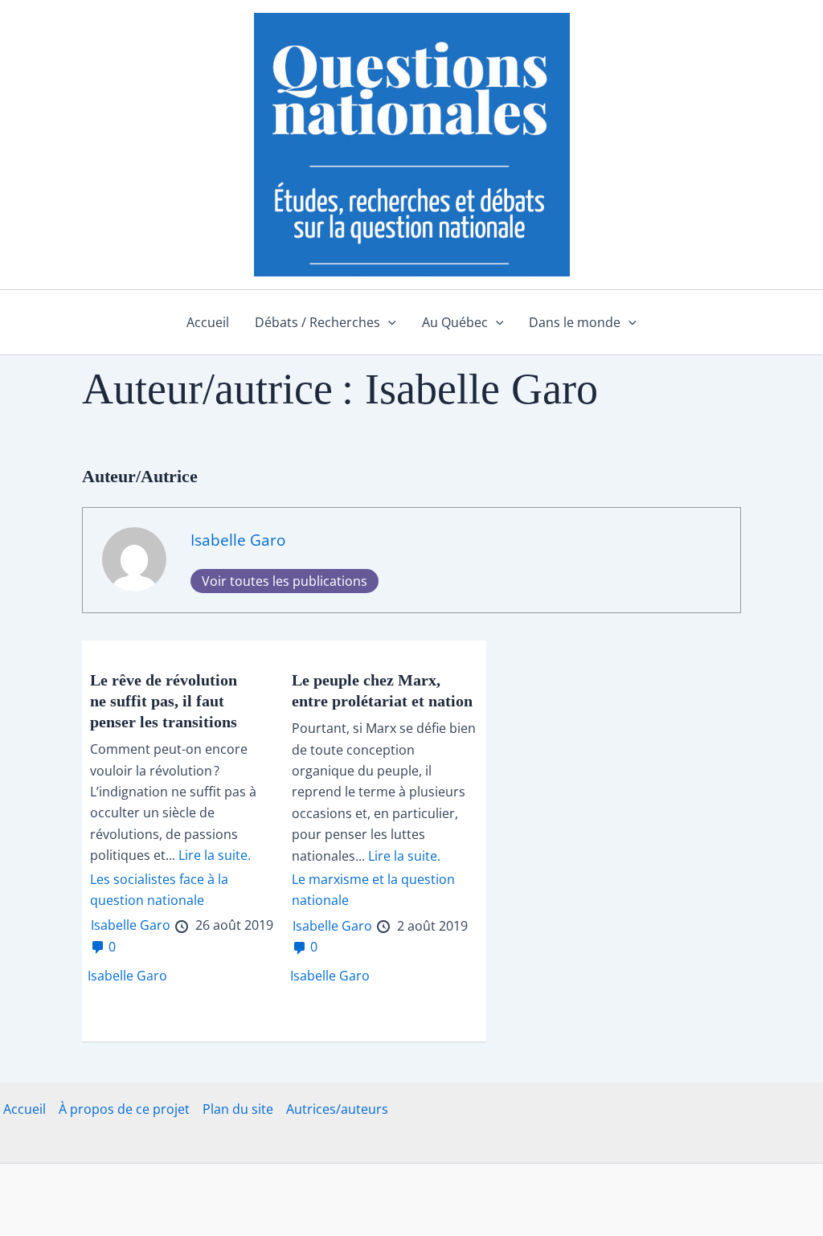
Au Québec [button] (455, 322)
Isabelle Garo (237, 539)
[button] (388, 322)
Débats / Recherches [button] (317, 322)
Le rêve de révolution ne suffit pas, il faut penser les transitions (163, 701)
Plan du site (238, 1109)
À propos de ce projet (124, 1109)
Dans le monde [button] (574, 322)
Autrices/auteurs (337, 1109)
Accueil (207, 322)
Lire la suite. (214, 855)
